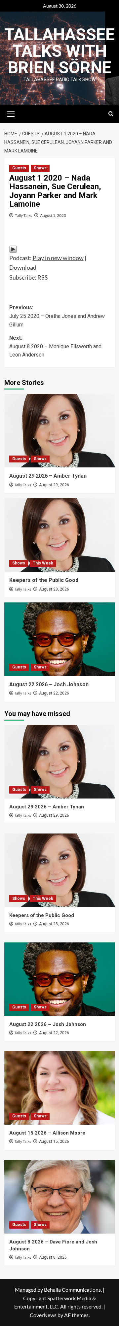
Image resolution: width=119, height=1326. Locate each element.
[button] (11, 113)
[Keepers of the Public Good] (59, 535)
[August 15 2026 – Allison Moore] (59, 1088)
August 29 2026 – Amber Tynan (48, 476)
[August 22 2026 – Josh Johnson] (59, 639)
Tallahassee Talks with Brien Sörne (59, 51)
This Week (43, 563)
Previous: (57, 315)
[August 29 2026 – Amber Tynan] (59, 430)
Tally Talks (23, 215)
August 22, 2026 (54, 693)
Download (22, 267)
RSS (42, 277)
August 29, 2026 (54, 485)
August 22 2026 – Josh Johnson (49, 684)
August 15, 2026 (54, 1141)
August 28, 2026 (54, 589)
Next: (55, 346)
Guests (19, 168)
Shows (40, 168)
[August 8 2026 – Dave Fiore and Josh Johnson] (59, 1197)
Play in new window (58, 257)
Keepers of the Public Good (43, 580)
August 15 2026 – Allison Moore (47, 1133)
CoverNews (43, 1315)
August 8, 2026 (53, 1257)
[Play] (13, 248)
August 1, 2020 (53, 215)
